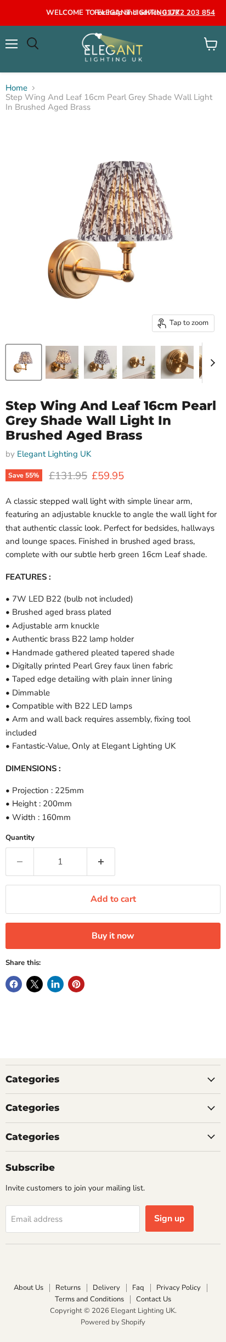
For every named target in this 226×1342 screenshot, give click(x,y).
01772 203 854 (187, 13)
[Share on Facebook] (13, 984)
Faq (138, 1288)
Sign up (169, 1218)
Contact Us (153, 1299)
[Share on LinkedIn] (55, 984)
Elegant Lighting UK (54, 453)
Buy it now (113, 936)
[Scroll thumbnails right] (210, 362)
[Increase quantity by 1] (101, 861)
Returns (68, 1288)
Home (16, 88)
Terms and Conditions (89, 1299)
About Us (28, 1288)
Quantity (20, 838)
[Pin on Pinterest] (76, 984)
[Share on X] (34, 984)
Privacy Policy (178, 1288)
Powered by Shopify (113, 1322)
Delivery (106, 1288)
